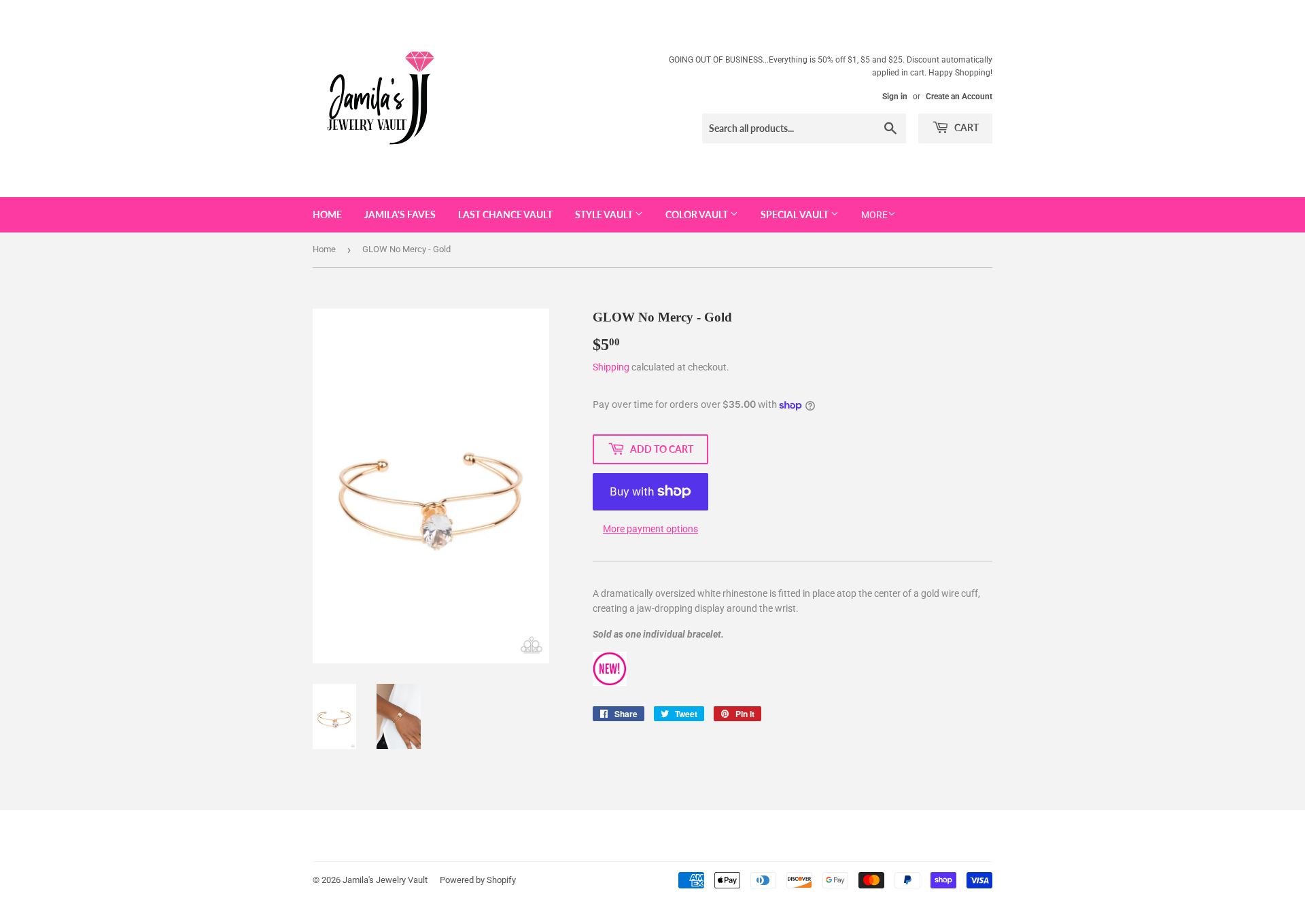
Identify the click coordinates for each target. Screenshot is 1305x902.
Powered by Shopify (478, 880)
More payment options (650, 528)
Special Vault (796, 214)
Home (327, 214)
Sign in (894, 96)
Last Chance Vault (505, 214)
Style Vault (605, 214)
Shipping (611, 367)
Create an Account (959, 96)
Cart (965, 127)
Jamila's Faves (400, 214)
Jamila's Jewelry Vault (385, 880)
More (874, 214)
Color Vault (697, 214)
